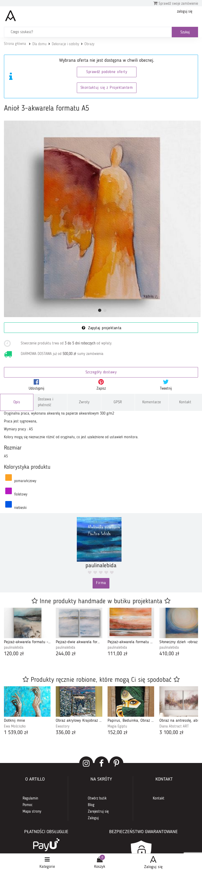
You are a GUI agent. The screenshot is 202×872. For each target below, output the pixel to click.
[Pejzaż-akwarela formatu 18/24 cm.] (131, 623)
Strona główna (15, 44)
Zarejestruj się (98, 811)
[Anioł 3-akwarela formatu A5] (102, 219)
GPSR (118, 402)
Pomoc (28, 805)
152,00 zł (118, 732)
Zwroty (84, 402)
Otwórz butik (97, 798)
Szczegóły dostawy (101, 372)
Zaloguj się (153, 867)
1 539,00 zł (16, 732)
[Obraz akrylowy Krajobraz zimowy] (79, 701)
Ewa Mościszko (15, 726)
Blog (91, 805)
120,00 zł (14, 654)
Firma (101, 583)
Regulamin (30, 798)
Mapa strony (32, 811)
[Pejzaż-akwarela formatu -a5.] (27, 623)
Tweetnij (166, 388)
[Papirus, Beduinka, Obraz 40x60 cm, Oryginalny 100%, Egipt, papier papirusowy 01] (131, 701)
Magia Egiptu (117, 726)
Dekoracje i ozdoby (65, 44)
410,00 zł (169, 654)
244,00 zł (66, 654)
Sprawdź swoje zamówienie (178, 4)
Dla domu (39, 44)
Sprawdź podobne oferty (106, 72)
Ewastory (62, 726)
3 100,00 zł (171, 732)
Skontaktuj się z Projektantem (106, 88)
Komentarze (151, 402)
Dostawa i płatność (45, 402)
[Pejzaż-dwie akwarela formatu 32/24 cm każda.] (79, 623)
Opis (16, 402)
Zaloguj (93, 818)
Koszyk (99, 867)
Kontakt (185, 402)
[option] (27, 633)
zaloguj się (184, 11)
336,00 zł (66, 732)
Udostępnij (36, 388)
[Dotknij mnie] (27, 701)
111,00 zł (118, 654)
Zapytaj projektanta (104, 328)
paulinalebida (13, 647)
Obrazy (89, 44)
